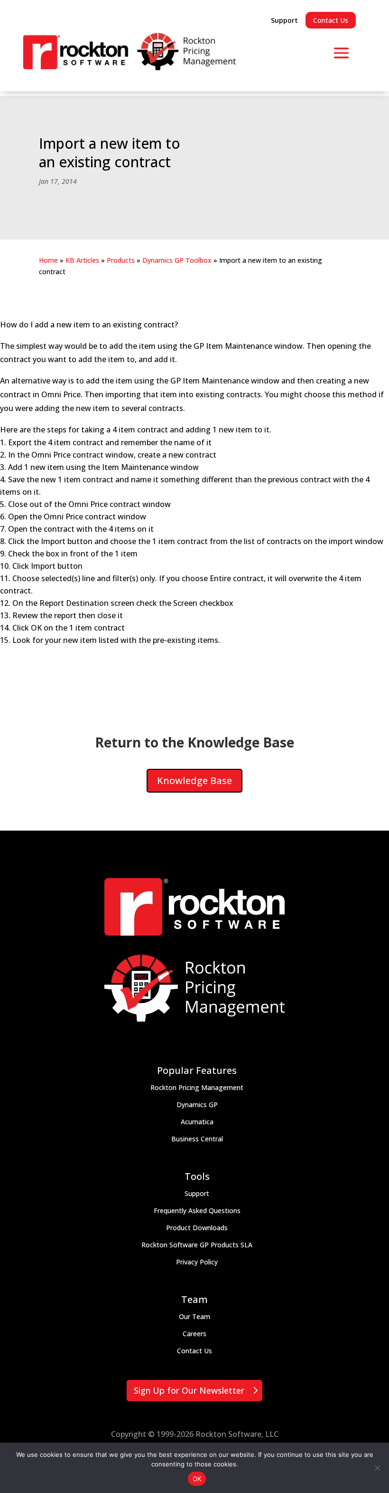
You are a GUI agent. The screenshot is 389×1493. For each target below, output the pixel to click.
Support (284, 20)
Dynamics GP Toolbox (177, 260)
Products (121, 260)
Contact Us (330, 20)
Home (48, 260)
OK (197, 1479)
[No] (377, 1468)
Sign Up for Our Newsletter (189, 1390)
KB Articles (82, 260)
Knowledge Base (194, 780)
